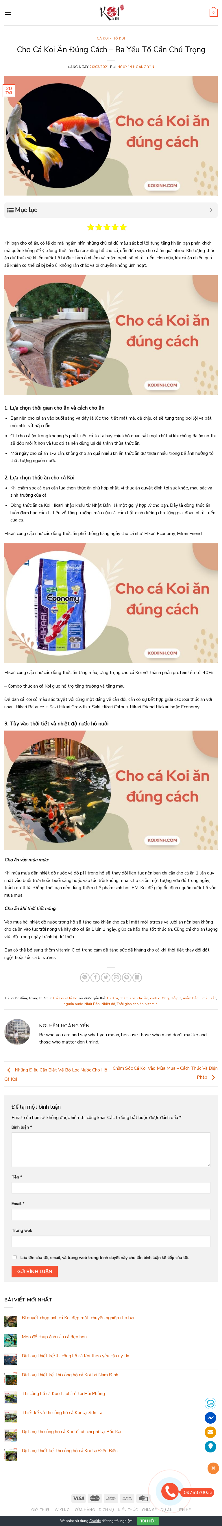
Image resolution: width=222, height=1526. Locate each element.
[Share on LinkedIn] (137, 977)
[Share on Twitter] (105, 977)
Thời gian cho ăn (130, 1004)
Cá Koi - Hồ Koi (111, 38)
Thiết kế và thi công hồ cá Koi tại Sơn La (62, 1413)
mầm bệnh (192, 998)
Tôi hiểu (148, 1521)
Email (18, 1203)
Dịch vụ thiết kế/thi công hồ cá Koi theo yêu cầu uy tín (75, 1356)
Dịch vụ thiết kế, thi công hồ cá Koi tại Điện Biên (70, 1451)
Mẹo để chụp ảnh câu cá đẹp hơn (54, 1337)
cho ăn (142, 998)
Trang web (22, 1230)
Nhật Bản (92, 1004)
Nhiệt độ (108, 1004)
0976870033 (198, 1492)
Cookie (95, 1521)
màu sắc (209, 998)
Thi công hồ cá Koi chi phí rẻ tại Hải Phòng (63, 1394)
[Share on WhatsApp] (85, 977)
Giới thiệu (41, 1510)
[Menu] (7, 12)
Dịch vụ (106, 1510)
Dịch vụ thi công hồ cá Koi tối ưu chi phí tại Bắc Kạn (72, 1432)
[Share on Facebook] (95, 977)
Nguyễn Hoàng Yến (136, 67)
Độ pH (176, 998)
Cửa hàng (85, 1510)
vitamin (151, 1004)
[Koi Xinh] (111, 12)
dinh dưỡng (159, 998)
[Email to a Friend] (116, 977)
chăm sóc (128, 998)
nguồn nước (73, 1004)
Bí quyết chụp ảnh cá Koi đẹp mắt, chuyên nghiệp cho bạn (79, 1318)
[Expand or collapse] (211, 210)
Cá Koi (112, 998)
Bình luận (22, 1127)
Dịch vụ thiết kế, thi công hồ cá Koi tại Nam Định (70, 1374)
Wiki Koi (63, 1510)
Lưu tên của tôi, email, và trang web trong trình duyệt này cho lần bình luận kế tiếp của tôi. (105, 1257)
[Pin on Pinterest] (127, 977)
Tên (17, 1177)
